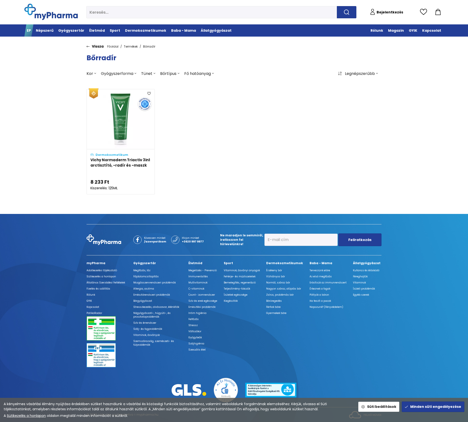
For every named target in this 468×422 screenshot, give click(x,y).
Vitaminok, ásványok (146, 335)
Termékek (131, 46)
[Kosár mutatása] (438, 12)
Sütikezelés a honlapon (26, 415)
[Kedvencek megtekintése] (424, 12)
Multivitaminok (197, 282)
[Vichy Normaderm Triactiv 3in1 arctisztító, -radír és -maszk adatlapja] (121, 141)
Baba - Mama (321, 263)
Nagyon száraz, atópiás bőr (283, 289)
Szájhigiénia (196, 343)
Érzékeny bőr (274, 270)
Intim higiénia (197, 313)
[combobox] (91, 74)
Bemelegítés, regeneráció (240, 282)
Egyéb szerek (361, 295)
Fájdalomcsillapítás (146, 276)
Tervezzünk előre (320, 270)
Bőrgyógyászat (142, 301)
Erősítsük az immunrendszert (328, 282)
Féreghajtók (360, 276)
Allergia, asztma (143, 289)
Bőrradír (149, 46)
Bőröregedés (274, 301)
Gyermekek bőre (276, 313)
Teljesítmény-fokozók (237, 289)
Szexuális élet (197, 350)
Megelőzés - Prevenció (202, 270)
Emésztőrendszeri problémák (151, 295)
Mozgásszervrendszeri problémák (154, 282)
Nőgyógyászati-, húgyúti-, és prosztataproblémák (152, 315)
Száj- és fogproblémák (147, 329)
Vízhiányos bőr (275, 276)
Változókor (194, 331)
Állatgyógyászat (366, 263)
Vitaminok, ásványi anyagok (242, 270)
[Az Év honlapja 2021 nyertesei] (226, 389)
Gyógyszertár (144, 263)
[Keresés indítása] (346, 12)
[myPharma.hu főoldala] (51, 12)
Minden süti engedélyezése (435, 406)
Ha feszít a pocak (320, 301)
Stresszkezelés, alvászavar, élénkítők (156, 307)
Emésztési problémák (201, 307)
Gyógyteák (195, 337)
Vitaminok (359, 282)
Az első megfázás (321, 276)
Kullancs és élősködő (366, 270)
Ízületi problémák (364, 289)
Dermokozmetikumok (284, 263)
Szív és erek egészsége (202, 301)
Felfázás (193, 319)
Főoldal (112, 46)
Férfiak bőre (273, 307)
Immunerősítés (198, 276)
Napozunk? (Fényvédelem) (326, 307)
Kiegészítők (231, 301)
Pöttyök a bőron (319, 295)
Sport (228, 263)
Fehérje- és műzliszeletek (239, 276)
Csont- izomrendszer (201, 295)
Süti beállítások (381, 406)
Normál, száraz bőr (278, 282)
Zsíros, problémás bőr (280, 295)
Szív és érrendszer (144, 323)
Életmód (195, 263)
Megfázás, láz (141, 270)
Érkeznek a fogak (320, 289)
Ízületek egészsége (235, 295)
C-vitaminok (196, 289)
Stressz (193, 325)
